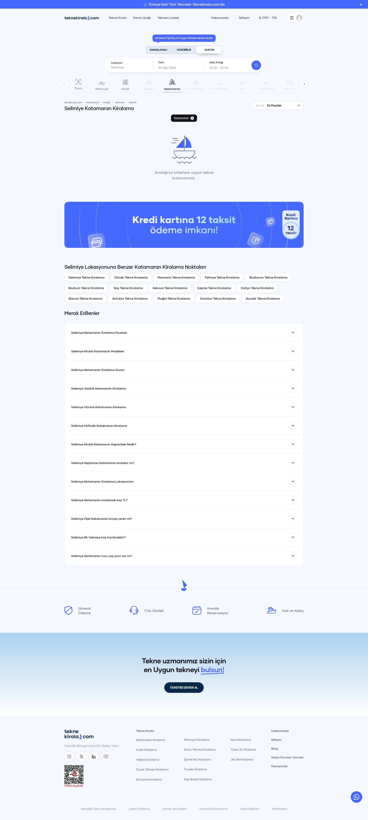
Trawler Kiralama (195, 769)
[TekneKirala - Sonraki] (304, 84)
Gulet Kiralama (146, 749)
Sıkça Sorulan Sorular (287, 757)
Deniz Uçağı (142, 17)
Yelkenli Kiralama (147, 759)
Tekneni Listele (168, 17)
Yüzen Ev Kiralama (243, 749)
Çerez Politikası (139, 808)
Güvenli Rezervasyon (213, 808)
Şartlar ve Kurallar (174, 808)
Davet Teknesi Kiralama (152, 769)
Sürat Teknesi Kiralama (200, 749)
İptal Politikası (250, 808)
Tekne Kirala (117, 17)
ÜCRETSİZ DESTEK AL (184, 687)
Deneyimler (279, 766)
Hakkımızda (219, 17)
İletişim (244, 17)
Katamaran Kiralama (150, 740)
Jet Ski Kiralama (242, 759)
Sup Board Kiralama (198, 779)
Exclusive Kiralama (149, 779)
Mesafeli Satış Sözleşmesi (98, 808)
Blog (274, 748)
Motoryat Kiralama (196, 739)
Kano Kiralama (241, 739)
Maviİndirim (279, 808)
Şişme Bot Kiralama (197, 759)
